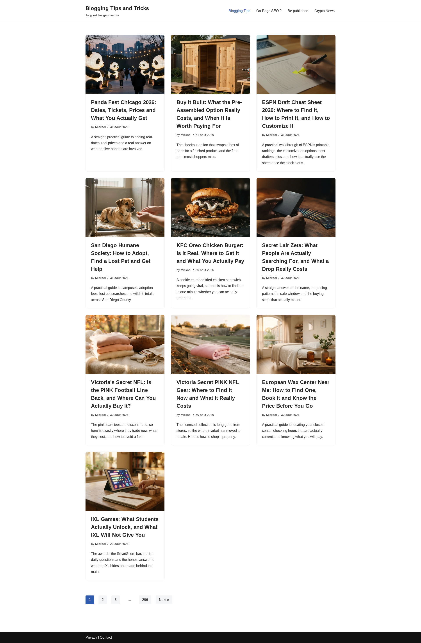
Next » (164, 600)
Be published (298, 11)
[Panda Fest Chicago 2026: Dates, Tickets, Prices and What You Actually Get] (125, 64)
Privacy (91, 637)
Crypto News (324, 11)
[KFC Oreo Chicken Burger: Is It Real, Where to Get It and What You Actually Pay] (210, 207)
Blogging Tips (239, 11)
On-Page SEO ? (269, 11)
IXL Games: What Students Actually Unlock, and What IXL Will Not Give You (125, 527)
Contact (106, 637)
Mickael (100, 127)
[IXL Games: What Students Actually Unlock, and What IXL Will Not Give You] (125, 481)
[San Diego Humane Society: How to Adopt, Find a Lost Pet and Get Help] (125, 207)
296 (145, 600)
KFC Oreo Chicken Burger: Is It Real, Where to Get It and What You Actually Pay (210, 253)
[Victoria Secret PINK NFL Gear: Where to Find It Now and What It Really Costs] (210, 344)
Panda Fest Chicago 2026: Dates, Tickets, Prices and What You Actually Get (123, 110)
